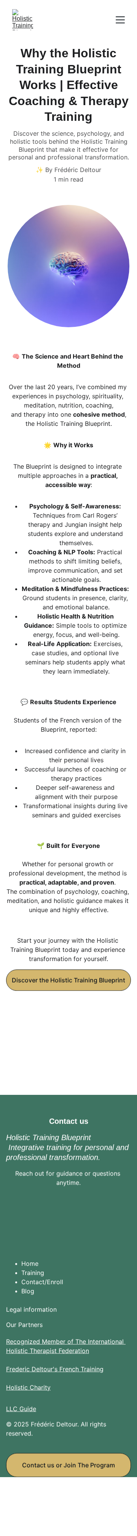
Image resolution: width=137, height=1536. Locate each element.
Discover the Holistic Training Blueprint (68, 980)
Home (29, 1263)
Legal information (31, 1309)
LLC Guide (21, 1409)
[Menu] (120, 19)
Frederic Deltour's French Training (55, 1369)
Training (32, 1272)
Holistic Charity (28, 1387)
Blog (27, 1291)
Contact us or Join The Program (68, 1465)
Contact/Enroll (42, 1282)
